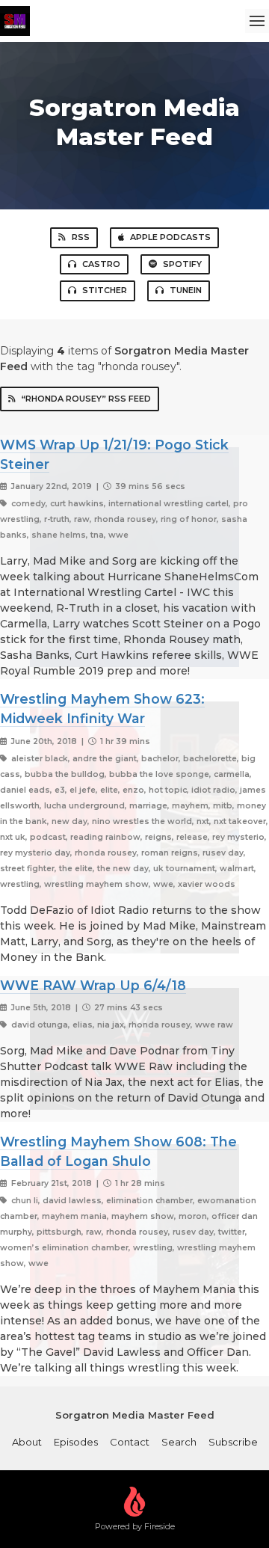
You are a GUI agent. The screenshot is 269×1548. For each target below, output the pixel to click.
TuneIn (186, 290)
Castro (101, 264)
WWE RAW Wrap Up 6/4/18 (93, 985)
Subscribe (233, 1442)
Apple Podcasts (170, 237)
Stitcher (104, 290)
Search (179, 1442)
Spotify (182, 264)
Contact (129, 1442)
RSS (81, 237)
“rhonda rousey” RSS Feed (86, 398)
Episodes (76, 1442)
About (27, 1442)
